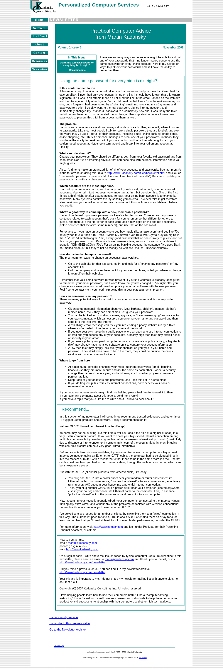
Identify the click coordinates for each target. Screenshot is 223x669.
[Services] (39, 29)
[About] (39, 45)
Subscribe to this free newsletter (69, 623)
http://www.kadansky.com (82, 549)
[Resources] (39, 62)
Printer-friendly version (63, 617)
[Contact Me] (39, 53)
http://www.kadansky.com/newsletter (82, 562)
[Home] (39, 20)
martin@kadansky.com (82, 542)
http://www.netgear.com (108, 526)
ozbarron (143, 657)
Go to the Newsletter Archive (67, 629)
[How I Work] (39, 37)
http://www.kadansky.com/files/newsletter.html (136, 173)
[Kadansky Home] (43, 12)
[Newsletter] (39, 70)
